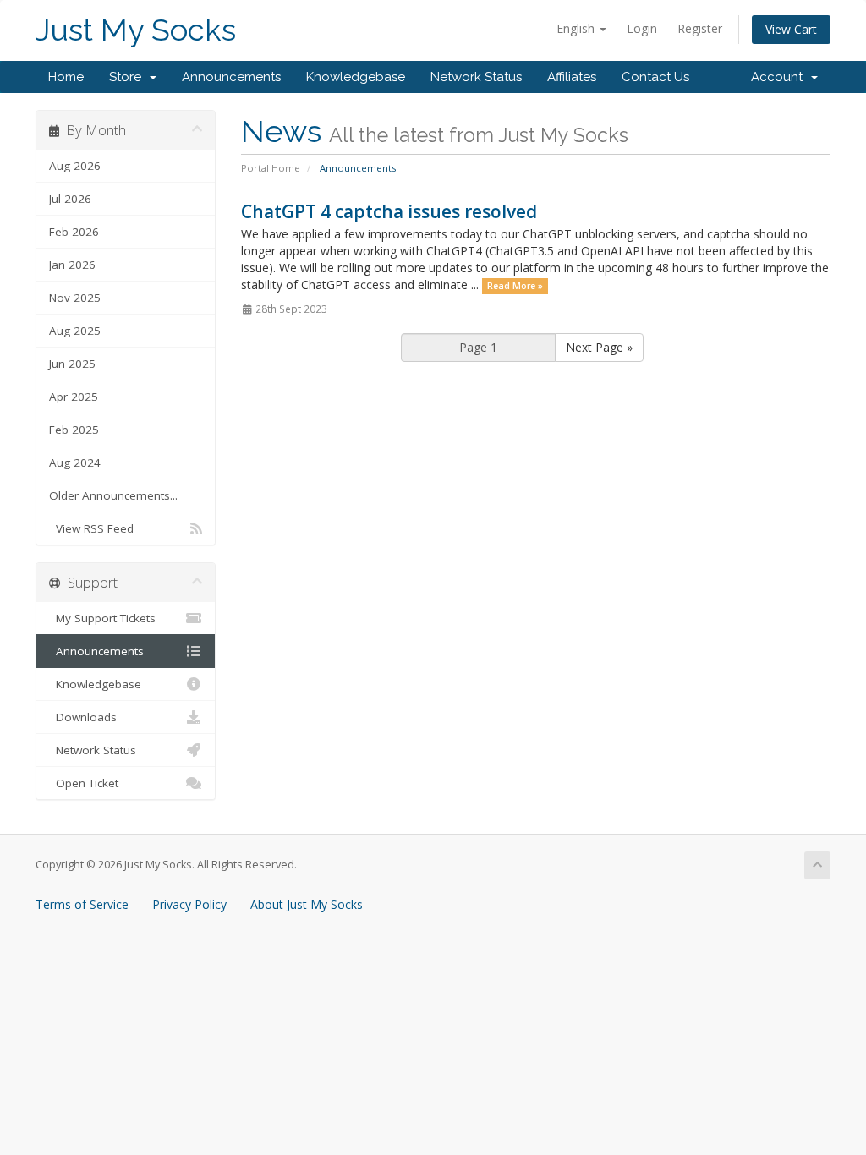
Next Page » (599, 347)
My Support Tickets (102, 618)
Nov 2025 (75, 297)
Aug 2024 (75, 462)
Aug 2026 (75, 165)
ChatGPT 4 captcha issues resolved (389, 211)
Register (699, 28)
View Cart (791, 29)
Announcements (231, 77)
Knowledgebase (355, 77)
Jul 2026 (70, 198)
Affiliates (571, 77)
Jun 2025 (72, 363)
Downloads (83, 717)
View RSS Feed (91, 528)
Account (780, 77)
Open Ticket (83, 783)
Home (66, 77)
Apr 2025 (73, 396)
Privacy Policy (189, 904)
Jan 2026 (72, 264)
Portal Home (270, 167)
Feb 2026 (74, 231)
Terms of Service (82, 904)
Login (642, 28)
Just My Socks (136, 30)
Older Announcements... (113, 495)
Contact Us (655, 77)
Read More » (515, 286)
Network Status (476, 77)
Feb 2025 (74, 429)
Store (128, 77)
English (577, 28)
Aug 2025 (75, 330)
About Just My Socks (306, 904)
